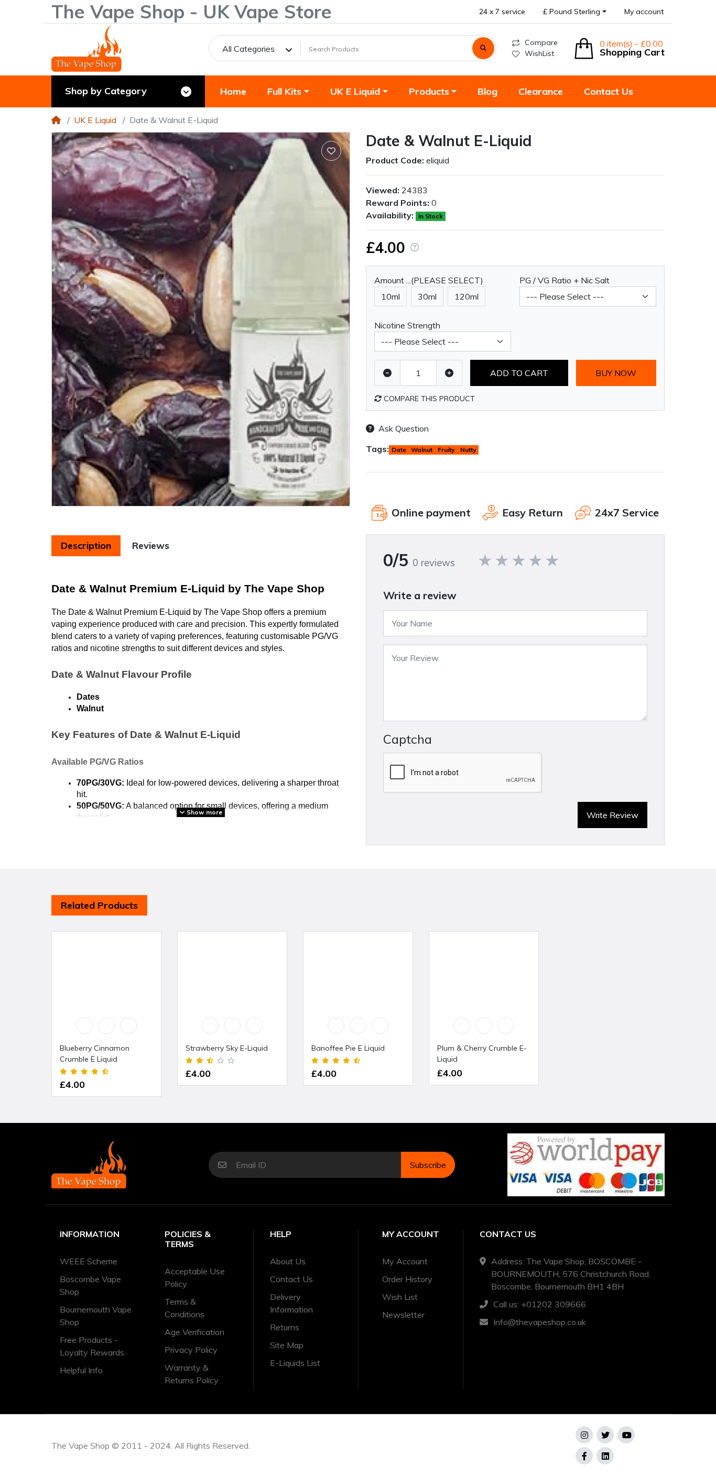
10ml (390, 296)
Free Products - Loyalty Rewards (92, 1346)
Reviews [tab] (150, 545)
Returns (284, 1327)
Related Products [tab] (99, 905)
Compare (541, 42)
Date (399, 450)
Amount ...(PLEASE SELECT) (428, 280)
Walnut (421, 450)
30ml (427, 296)
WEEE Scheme (88, 1261)
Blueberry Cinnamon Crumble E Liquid (94, 1053)
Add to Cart (519, 373)
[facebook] (584, 1455)
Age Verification (194, 1332)
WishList (539, 53)
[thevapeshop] (86, 48)
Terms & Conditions (184, 1307)
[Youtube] (626, 1434)
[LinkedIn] (605, 1455)
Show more (203, 812)
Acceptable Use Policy (195, 1277)
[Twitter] (605, 1434)
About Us (288, 1261)
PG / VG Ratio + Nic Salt (564, 280)
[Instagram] (584, 1434)
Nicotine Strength (407, 325)
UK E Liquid (95, 120)
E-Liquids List (295, 1363)
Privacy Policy (191, 1349)
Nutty (468, 450)
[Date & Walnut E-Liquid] (201, 319)
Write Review (612, 815)
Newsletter (403, 1314)
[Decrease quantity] (387, 373)
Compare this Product (428, 398)
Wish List (400, 1297)
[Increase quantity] (449, 373)
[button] (574, 11)
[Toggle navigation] (186, 91)
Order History (407, 1279)
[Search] (483, 48)
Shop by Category (106, 91)
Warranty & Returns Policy (192, 1373)
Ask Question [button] (403, 428)
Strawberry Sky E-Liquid (227, 1048)
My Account (405, 1261)
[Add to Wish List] (331, 151)
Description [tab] (86, 545)
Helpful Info (81, 1370)
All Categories (248, 48)
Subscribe (428, 1165)
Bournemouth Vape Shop (96, 1315)
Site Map (286, 1345)
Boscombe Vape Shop (90, 1285)
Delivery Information (291, 1303)
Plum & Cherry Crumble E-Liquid (482, 1053)
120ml (466, 296)
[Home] (56, 120)
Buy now (615, 373)
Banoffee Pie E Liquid (348, 1048)
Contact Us (291, 1279)
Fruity (446, 450)
